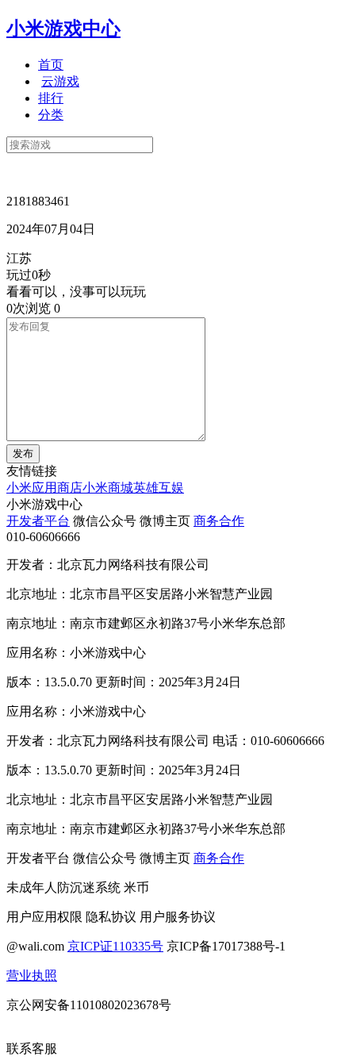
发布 (23, 453)
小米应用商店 (44, 487)
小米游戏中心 (63, 28)
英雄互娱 (158, 487)
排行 (50, 98)
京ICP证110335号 (115, 946)
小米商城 (107, 487)
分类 (50, 114)
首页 (50, 64)
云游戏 (60, 81)
